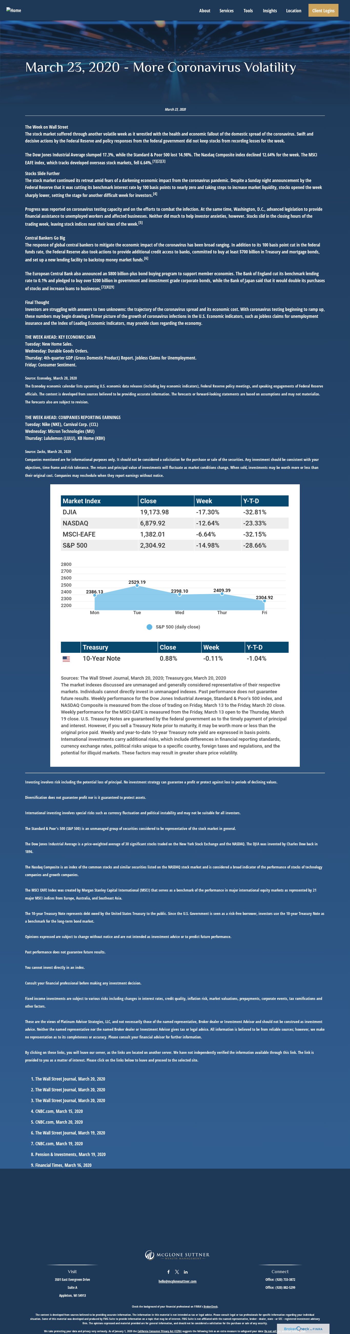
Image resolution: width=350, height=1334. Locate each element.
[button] (204, 10)
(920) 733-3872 (285, 1279)
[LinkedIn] (185, 1271)
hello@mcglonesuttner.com (178, 1281)
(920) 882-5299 (285, 1287)
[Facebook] (168, 1271)
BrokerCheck (211, 1306)
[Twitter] (177, 1271)
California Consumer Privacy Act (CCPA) (160, 1331)
